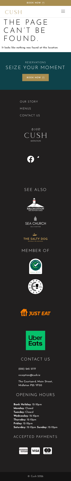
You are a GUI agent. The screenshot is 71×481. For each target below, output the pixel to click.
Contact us (30, 115)
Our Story (29, 101)
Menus (25, 108)
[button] (63, 11)
